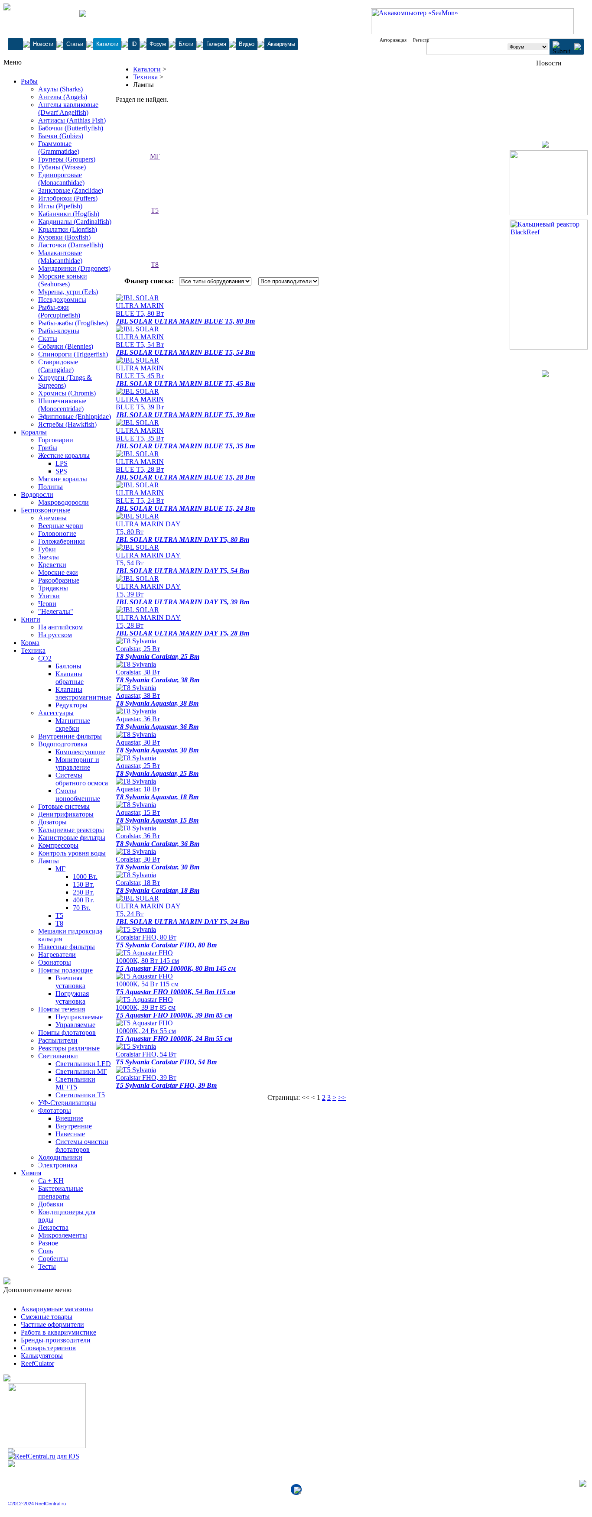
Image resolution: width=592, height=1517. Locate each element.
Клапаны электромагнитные (83, 693)
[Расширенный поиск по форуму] (577, 48)
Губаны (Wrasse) (62, 167)
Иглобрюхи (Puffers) (68, 198)
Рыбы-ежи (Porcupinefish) (59, 311)
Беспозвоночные (45, 510)
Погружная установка (72, 997)
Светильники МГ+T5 (75, 1083)
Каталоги (107, 44)
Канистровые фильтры (71, 837)
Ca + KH (51, 1180)
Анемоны (52, 518)
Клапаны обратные (69, 677)
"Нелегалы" (55, 611)
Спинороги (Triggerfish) (73, 354)
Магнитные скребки (72, 724)
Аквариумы (281, 44)
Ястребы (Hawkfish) (67, 424)
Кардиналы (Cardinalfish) (74, 221)
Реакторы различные (69, 1048)
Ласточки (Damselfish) (70, 245)
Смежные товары (46, 1316)
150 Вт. (83, 884)
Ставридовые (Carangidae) (58, 365)
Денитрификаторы (66, 814)
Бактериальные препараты (60, 1192)
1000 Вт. (85, 876)
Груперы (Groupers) (66, 159)
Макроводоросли (63, 502)
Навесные (70, 1134)
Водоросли (37, 494)
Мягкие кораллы (62, 479)
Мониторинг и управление (77, 763)
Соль (45, 1250)
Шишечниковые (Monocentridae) (62, 404)
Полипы (50, 486)
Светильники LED (83, 1063)
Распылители (58, 1040)
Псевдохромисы (62, 299)
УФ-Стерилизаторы (67, 1102)
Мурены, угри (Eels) (68, 291)
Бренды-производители (56, 1340)
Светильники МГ (81, 1071)
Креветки (52, 564)
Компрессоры (58, 845)
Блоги (186, 44)
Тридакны (53, 588)
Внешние (69, 1118)
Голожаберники (61, 541)
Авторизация (393, 39)
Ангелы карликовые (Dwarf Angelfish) (68, 108)
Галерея (216, 44)
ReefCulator (37, 1363)
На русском (55, 635)
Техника (33, 650)
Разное (48, 1243)
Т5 (59, 915)
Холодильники (60, 1157)
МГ (60, 868)
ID (134, 44)
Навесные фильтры (66, 946)
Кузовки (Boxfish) (64, 237)
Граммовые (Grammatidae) (58, 147)
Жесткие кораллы (64, 455)
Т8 (59, 923)
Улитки (49, 596)
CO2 (45, 658)
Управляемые (75, 1024)
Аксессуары (56, 712)
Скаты (47, 338)
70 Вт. (82, 907)
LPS (61, 463)
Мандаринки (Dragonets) (74, 268)
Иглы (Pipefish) (60, 206)
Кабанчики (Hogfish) (68, 213)
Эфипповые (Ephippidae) (74, 416)
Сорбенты (53, 1258)
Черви (47, 603)
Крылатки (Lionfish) (67, 229)
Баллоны (68, 666)
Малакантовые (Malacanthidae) (60, 256)
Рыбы (29, 81)
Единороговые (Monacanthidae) (61, 178)
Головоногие (57, 533)
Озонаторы (54, 962)
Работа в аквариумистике (58, 1332)
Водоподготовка (62, 744)
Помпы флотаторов (67, 1032)
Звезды (48, 557)
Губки (47, 549)
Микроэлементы (62, 1235)
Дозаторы (52, 822)
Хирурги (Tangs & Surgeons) (65, 381)
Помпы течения (61, 1009)
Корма (30, 642)
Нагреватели (57, 954)
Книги (30, 619)
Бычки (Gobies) (60, 135)
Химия (31, 1173)
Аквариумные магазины (57, 1309)
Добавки (51, 1204)
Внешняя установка (70, 981)
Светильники (58, 1056)
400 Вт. (83, 900)
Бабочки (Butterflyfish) (70, 128)
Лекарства (53, 1227)
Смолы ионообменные (77, 794)
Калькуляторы (42, 1355)
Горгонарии (55, 440)
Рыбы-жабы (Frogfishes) (73, 323)
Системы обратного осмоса (81, 779)
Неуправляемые (79, 1017)
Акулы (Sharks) (60, 89)
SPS (61, 471)
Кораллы (34, 432)
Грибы (47, 447)
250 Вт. (83, 892)
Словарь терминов (48, 1348)
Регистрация (426, 39)
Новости (43, 44)
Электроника (57, 1165)
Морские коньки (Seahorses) (62, 280)
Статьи (74, 44)
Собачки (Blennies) (65, 346)
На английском (60, 627)
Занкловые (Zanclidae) (70, 190)
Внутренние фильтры (70, 736)
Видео (246, 44)
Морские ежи (58, 572)
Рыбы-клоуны (58, 330)
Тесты (47, 1266)
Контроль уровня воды (72, 853)
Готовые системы (64, 806)
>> (342, 1097)
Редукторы (71, 705)
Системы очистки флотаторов (81, 1145)
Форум (158, 44)
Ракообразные (58, 580)
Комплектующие (80, 751)
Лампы (48, 861)
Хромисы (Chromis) (67, 393)
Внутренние (73, 1126)
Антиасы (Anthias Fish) (72, 120)
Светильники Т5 (80, 1095)
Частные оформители (52, 1324)
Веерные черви (60, 525)
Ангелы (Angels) (62, 96)
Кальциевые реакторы (71, 829)
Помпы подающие (65, 970)
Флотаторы (54, 1110)
